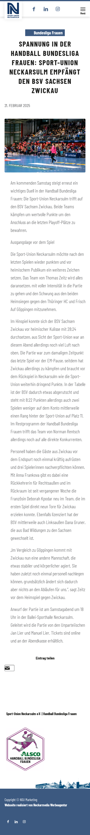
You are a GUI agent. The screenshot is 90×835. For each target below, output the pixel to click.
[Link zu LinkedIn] (46, 9)
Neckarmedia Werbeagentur (50, 805)
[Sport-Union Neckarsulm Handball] (13, 10)
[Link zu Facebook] (34, 9)
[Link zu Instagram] (58, 9)
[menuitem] (82, 9)
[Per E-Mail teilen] (7, 668)
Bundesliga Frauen (48, 32)
